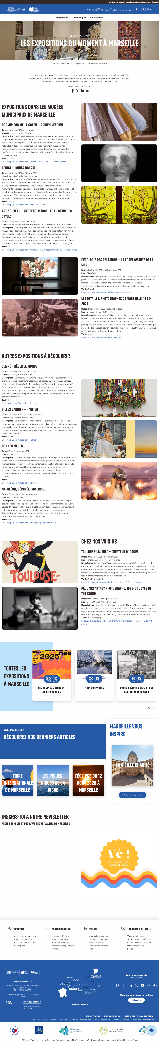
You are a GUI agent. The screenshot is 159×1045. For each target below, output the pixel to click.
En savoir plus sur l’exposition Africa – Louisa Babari (25, 204)
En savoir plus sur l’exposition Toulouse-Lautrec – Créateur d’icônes (111, 582)
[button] (142, 9)
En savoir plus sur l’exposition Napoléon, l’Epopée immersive (29, 522)
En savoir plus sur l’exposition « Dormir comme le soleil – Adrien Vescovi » (34, 161)
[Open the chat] (152, 1030)
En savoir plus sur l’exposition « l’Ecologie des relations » (106, 292)
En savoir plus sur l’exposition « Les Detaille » (101, 337)
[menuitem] (23, 9)
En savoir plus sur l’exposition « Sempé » (20, 403)
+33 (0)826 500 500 (31, 1002)
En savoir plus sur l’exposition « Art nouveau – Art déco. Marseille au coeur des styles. (40, 250)
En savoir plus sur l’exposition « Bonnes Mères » (23, 483)
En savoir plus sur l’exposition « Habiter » (20, 440)
